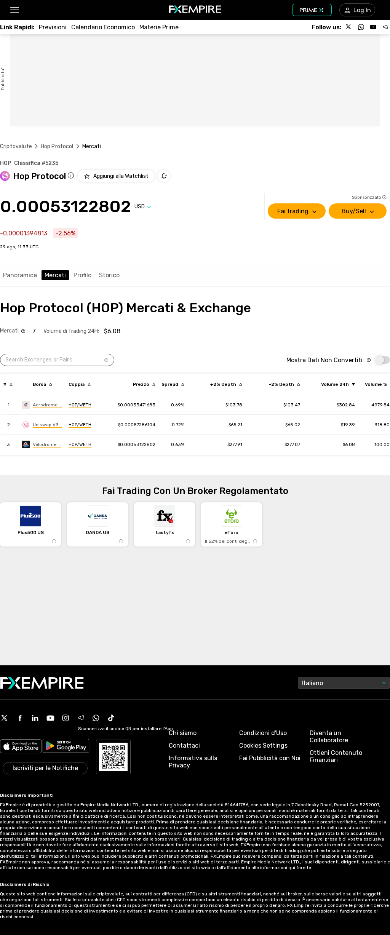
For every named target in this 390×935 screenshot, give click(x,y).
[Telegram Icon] (80, 717)
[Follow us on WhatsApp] (361, 27)
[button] (14, 10)
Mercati (55, 275)
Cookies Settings (263, 745)
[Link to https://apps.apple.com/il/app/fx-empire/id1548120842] (21, 747)
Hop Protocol (57, 146)
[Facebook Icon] (19, 717)
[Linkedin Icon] (35, 717)
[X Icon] (4, 717)
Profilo (82, 275)
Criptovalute (16, 146)
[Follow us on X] (348, 27)
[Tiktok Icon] (111, 717)
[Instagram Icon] (65, 717)
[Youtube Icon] (50, 717)
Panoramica (20, 275)
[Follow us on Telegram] (385, 27)
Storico (109, 275)
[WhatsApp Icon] (96, 717)
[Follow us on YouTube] (373, 27)
